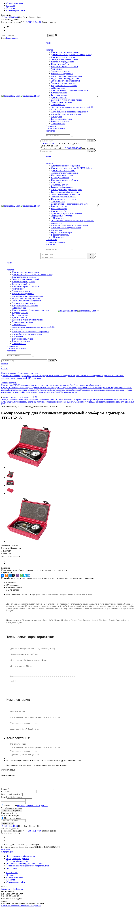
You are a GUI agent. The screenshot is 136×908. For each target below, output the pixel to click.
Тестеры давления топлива (32, 402)
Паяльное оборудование (99, 387)
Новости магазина (12, 818)
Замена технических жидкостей (65, 81)
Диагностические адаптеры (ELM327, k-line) (71, 54)
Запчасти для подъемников (63, 83)
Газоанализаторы (59, 95)
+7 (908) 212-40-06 (33, 22)
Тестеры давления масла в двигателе (60, 402)
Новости (61, 128)
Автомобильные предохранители (66, 114)
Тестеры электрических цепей (64, 59)
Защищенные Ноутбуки (62, 102)
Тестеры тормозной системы (34, 399)
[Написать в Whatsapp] (7, 30)
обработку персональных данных (32, 805)
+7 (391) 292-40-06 (9, 17)
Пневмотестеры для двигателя (91, 402)
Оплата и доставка (14, 877)
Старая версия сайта (15, 882)
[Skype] (25, 575)
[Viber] (17, 575)
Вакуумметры (13, 402)
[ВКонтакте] (2, 575)
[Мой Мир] (10, 575)
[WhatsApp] (21, 575)
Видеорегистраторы (60, 121)
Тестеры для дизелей (101, 399)
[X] (13, 575)
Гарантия (10, 880)
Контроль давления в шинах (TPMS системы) (29, 390)
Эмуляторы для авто (60, 71)
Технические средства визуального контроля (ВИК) (64, 387)
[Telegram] (28, 575)
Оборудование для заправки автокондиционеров (102, 390)
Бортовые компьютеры (61, 119)
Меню (48, 43)
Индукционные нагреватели (64, 85)
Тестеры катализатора (82, 399)
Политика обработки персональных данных (21, 906)
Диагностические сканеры (63, 57)
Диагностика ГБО (59, 97)
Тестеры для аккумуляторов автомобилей (41, 392)
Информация (7, 852)
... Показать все (58, 88)
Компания (5, 849)
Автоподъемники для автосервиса (66, 76)
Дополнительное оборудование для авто (69, 90)
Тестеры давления (68, 392)
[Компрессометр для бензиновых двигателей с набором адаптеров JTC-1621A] (29, 467)
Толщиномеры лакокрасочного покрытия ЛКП (72, 107)
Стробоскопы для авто (79, 385)
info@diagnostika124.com (12, 889)
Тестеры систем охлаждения (59, 399)
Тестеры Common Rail (11, 399)
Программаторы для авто (62, 62)
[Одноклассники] (6, 575)
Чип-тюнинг (57, 69)
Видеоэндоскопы (59, 93)
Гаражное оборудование (62, 74)
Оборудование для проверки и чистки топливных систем (43, 385)
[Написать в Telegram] (7, 27)
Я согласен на (26, 805)
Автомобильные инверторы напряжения (69, 112)
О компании (51, 128)
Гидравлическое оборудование (65, 78)
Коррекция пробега (60, 64)
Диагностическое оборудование (65, 52)
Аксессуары (56, 109)
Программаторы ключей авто (64, 66)
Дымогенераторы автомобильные (66, 100)
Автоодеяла (56, 116)
